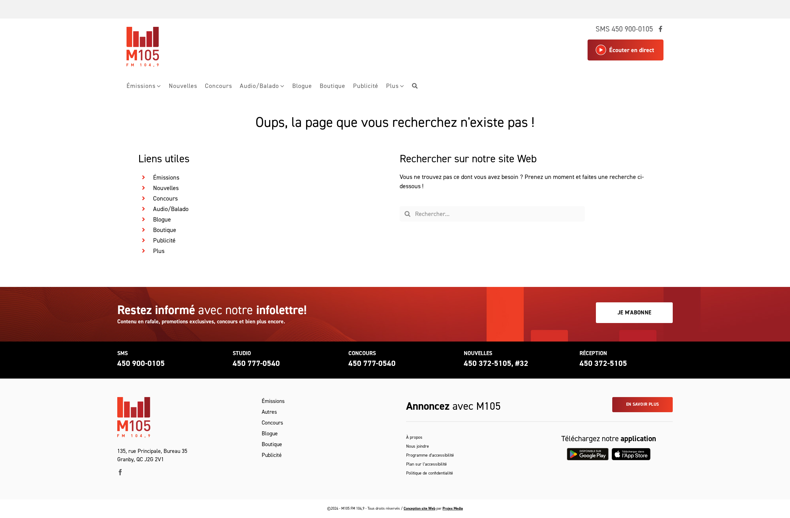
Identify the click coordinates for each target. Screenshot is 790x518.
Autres (269, 412)
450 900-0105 (141, 363)
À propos (414, 437)
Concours (165, 198)
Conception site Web (419, 508)
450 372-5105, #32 (496, 363)
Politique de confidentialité (429, 473)
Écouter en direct (631, 50)
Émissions (166, 177)
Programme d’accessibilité (430, 455)
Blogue (162, 219)
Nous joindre (417, 446)
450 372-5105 (603, 363)
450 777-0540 (256, 363)
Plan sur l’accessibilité (426, 464)
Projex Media (453, 508)
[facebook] (120, 472)
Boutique (164, 230)
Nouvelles (166, 188)
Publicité (164, 240)
